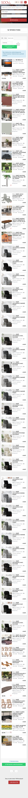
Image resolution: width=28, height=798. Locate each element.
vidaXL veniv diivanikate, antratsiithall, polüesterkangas (19, 152)
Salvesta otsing (18, 44)
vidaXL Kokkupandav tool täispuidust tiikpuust (17, 738)
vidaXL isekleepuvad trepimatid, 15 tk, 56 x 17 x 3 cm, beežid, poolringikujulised (19, 686)
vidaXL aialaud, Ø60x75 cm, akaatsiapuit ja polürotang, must (18, 165)
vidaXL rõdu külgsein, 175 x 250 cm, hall (18, 125)
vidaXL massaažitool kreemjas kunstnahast (18, 433)
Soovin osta (10, 38)
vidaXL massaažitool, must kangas (17, 261)
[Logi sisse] (21, 2)
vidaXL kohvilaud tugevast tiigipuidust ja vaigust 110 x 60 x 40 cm (18, 220)
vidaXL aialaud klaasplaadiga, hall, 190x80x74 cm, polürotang (17, 139)
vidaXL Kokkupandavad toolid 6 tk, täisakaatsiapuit (18, 649)
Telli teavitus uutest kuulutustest (10, 47)
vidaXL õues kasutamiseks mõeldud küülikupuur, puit (18, 234)
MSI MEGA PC (19, 60)
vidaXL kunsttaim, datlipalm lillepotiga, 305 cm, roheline (18, 177)
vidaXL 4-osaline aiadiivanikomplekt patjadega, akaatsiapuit (18, 71)
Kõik (2, 38)
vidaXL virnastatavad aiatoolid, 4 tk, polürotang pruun (19, 673)
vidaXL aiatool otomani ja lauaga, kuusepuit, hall (17, 195)
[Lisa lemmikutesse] (11, 66)
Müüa (5, 38)
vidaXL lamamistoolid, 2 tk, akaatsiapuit (17, 661)
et (16, 2)
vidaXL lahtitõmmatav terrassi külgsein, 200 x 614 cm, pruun (18, 96)
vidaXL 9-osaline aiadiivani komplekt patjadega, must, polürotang (18, 714)
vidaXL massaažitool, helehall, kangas (18, 275)
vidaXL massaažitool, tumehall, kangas (18, 248)
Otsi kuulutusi (14, 20)
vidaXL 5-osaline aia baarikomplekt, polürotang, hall (18, 208)
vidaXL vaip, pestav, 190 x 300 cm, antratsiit (19, 635)
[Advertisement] (14, 753)
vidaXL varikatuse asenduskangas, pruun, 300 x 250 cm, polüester (18, 111)
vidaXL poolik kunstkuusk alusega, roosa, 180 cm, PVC (17, 83)
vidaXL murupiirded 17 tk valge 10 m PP (19, 726)
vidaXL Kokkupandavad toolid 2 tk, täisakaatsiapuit (18, 701)
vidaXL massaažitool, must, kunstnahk (17, 289)
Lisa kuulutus (14, 782)
